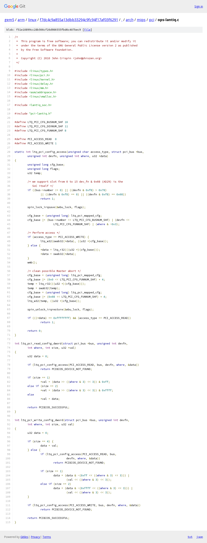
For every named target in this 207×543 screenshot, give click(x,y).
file (87, 29)
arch (129, 19)
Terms (46, 537)
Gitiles (24, 537)
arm (21, 19)
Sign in (198, 6)
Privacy (35, 537)
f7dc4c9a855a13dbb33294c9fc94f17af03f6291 (79, 19)
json (199, 537)
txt (190, 537)
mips (141, 19)
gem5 (9, 19)
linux (32, 19)
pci (151, 19)
